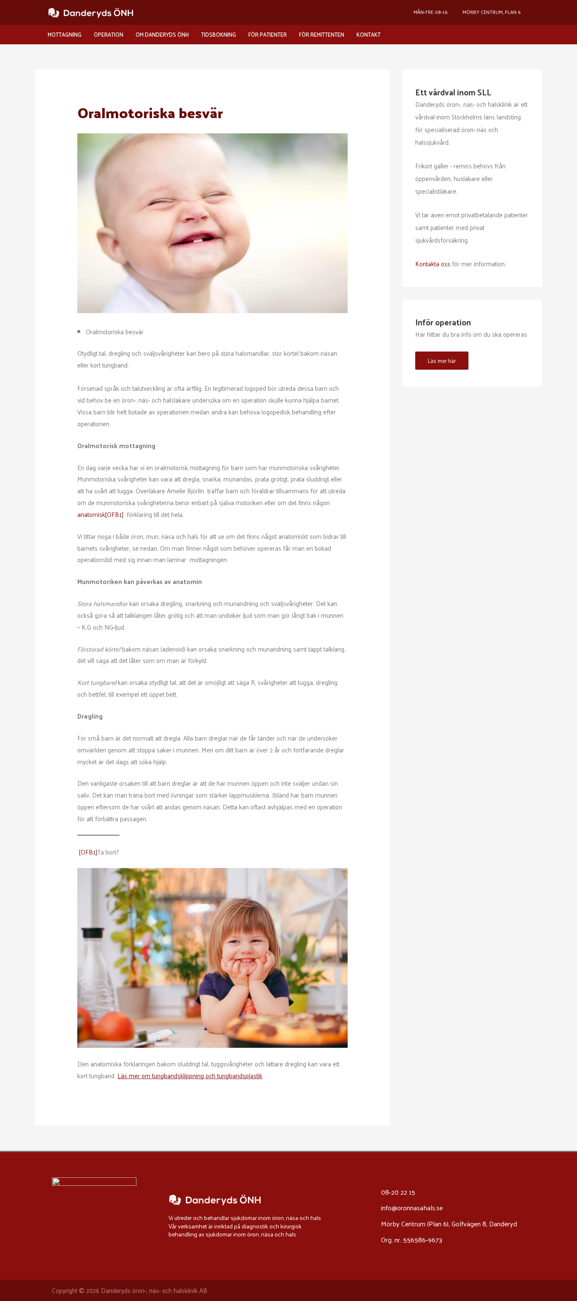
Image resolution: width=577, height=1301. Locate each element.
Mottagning (65, 34)
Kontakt (369, 34)
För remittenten (321, 34)
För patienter (267, 34)
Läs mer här (442, 360)
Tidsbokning (218, 34)
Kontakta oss (432, 263)
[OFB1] (114, 514)
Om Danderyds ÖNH (162, 34)
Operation (108, 34)
